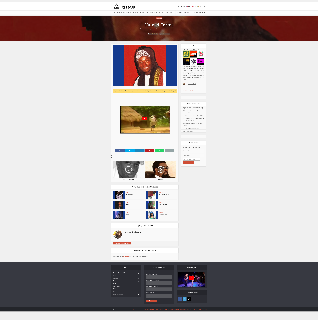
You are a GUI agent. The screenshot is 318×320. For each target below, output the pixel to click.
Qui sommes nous (197, 12)
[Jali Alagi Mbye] (152, 195)
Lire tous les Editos (188, 91)
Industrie (143, 12)
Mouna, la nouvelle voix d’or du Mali (192, 123)
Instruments (170, 12)
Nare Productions (187, 128)
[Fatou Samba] (152, 215)
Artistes (152, 12)
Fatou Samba (163, 214)
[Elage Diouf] (119, 195)
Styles (161, 12)
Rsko (127, 214)
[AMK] (119, 205)
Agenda (186, 12)
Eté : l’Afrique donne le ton (193, 49)
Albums (179, 12)
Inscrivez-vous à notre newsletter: (192, 147)
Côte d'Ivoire (154, 34)
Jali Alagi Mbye (164, 194)
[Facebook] (180, 299)
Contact (205, 309)
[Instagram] (189, 299)
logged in (126, 256)
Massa (184, 131)
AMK (127, 204)
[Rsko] (119, 215)
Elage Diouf (129, 194)
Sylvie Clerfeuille (156, 29)
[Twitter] (184, 299)
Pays (134, 12)
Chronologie (183, 309)
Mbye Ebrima (163, 204)
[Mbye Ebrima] (152, 205)
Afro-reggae (166, 34)
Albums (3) (159, 18)
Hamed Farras (159, 24)
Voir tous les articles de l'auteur (122, 243)
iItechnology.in (131, 309)
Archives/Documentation (121, 12)
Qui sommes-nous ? (197, 309)
